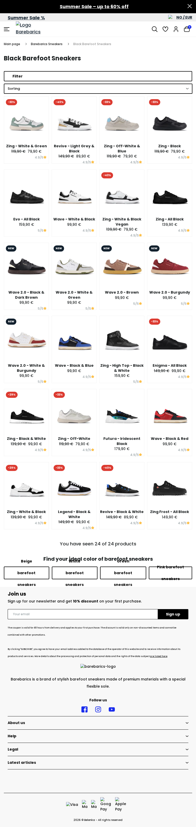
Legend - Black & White (74, 514)
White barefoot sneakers (74, 573)
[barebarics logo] (35, 29)
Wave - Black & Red (169, 438)
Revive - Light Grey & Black (74, 148)
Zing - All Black (170, 219)
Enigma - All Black (170, 365)
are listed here (158, 656)
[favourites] (165, 29)
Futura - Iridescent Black (121, 441)
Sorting (14, 88)
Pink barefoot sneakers (170, 573)
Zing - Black (169, 146)
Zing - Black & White (26, 438)
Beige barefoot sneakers (26, 573)
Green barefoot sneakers (123, 573)
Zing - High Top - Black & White (122, 368)
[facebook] (84, 709)
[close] (189, 6)
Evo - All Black (26, 219)
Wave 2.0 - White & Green (74, 295)
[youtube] (112, 709)
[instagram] (98, 709)
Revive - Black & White (122, 511)
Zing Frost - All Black (169, 511)
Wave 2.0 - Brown (122, 292)
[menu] (7, 29)
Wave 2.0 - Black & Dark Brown (26, 295)
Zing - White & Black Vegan (121, 222)
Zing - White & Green (26, 146)
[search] (154, 29)
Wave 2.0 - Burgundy (169, 292)
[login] (176, 29)
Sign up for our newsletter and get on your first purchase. (75, 601)
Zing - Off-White (74, 438)
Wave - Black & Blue (74, 365)
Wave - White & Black (74, 219)
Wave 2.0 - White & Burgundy (26, 368)
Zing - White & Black (26, 511)
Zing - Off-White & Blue (122, 148)
